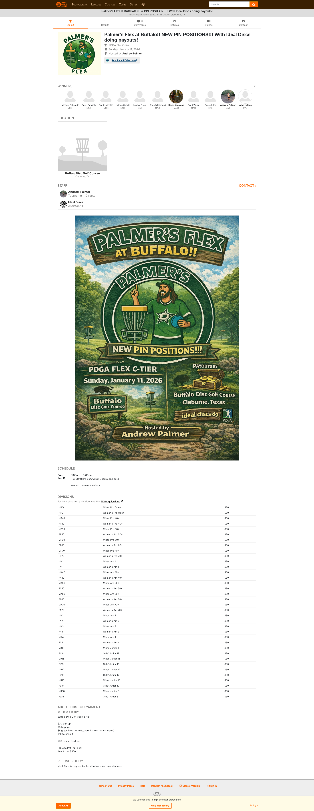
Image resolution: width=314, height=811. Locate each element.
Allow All (63, 805)
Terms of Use (104, 786)
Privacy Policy (126, 786)
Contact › (247, 185)
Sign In (213, 786)
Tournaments (80, 4)
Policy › (254, 805)
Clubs (122, 4)
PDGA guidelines (110, 501)
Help (142, 786)
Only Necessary (160, 805)
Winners (65, 86)
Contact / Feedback (162, 786)
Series (134, 4)
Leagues (96, 4)
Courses (110, 4)
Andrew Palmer (132, 53)
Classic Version (191, 786)
